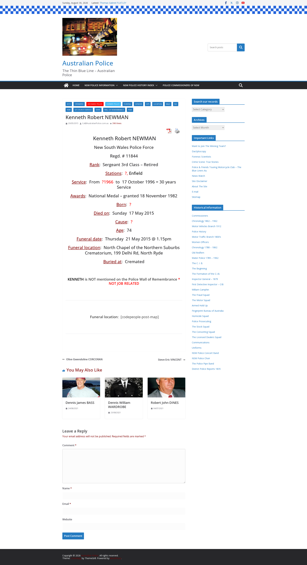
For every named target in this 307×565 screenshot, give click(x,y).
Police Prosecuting (201, 321)
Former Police (113, 104)
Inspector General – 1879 (205, 279)
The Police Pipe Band (203, 363)
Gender (138, 104)
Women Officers (200, 242)
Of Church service (83, 110)
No (175, 104)
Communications (200, 342)
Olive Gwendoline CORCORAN (84, 359)
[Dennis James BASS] (81, 379)
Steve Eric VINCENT (169, 359)
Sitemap (196, 196)
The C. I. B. (197, 263)
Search (241, 47)
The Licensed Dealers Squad (206, 337)
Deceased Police (95, 104)
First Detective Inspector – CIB (208, 284)
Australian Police (87, 63)
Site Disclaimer (199, 181)
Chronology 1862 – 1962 (204, 220)
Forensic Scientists (201, 156)
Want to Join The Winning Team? (209, 146)
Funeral (127, 104)
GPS (147, 104)
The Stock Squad (200, 326)
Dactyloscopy (199, 151)
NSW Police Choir (201, 358)
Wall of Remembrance (114, 110)
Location (158, 104)
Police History (199, 231)
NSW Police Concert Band (205, 353)
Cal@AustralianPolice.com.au (95, 123)
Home (76, 85)
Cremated (79, 104)
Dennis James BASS (80, 402)
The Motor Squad (201, 300)
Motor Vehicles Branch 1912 (206, 226)
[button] (116, 85)
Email (66, 504)
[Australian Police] (66, 85)
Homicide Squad (200, 316)
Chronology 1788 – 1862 (204, 247)
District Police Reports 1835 (206, 368)
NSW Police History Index (138, 85)
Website (67, 519)
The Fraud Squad (200, 294)
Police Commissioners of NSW (181, 85)
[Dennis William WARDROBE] (124, 379)
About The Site (199, 186)
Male (168, 104)
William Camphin (200, 289)
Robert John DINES (165, 402)
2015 (69, 104)
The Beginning (199, 268)
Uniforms (196, 347)
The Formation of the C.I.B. (206, 273)
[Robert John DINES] (166, 379)
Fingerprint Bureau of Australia (208, 310)
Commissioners (200, 215)
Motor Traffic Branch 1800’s (206, 236)
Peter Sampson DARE (111, 2)
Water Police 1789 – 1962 (205, 257)
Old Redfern (198, 252)
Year (130, 110)
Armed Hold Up (200, 305)
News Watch (198, 175)
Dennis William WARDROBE (119, 404)
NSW (69, 110)
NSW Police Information (99, 85)
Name (67, 488)
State (98, 110)
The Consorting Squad (203, 331)
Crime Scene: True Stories (205, 161)
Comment (69, 445)
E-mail (195, 191)
